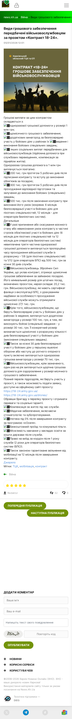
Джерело (10, 462)
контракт (41, 466)
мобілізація (27, 466)
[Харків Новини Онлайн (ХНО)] (5, 5)
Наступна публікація (47, 513)
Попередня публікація (25, 505)
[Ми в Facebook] (45, 712)
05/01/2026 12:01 (14, 42)
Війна (24, 17)
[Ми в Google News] (64, 712)
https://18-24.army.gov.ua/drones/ (25, 395)
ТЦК (15, 466)
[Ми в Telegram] (26, 712)
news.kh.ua (11, 17)
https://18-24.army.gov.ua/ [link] (21, 391)
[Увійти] (16, 5)
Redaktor (13, 492)
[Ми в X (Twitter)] (6, 712)
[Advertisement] (36, 552)
